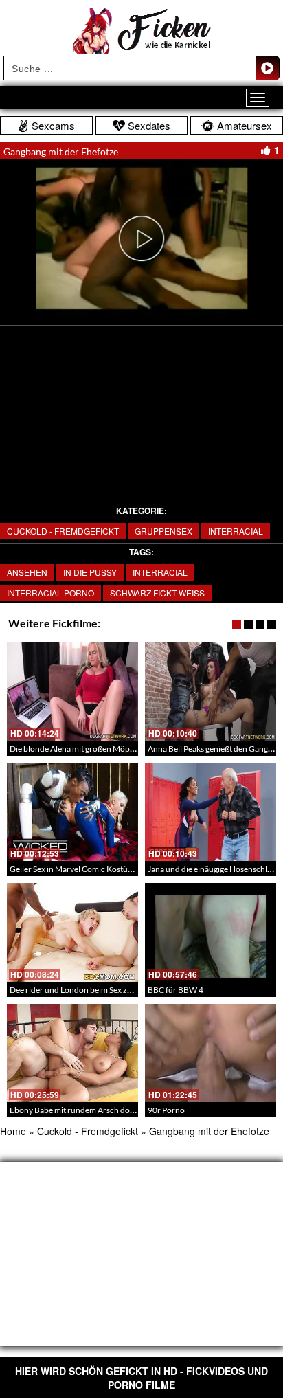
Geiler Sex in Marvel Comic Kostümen (77, 869)
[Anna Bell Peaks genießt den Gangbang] (210, 691)
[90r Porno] (210, 1053)
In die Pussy (90, 572)
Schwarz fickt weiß (157, 592)
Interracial (235, 531)
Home (13, 1131)
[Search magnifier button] (267, 68)
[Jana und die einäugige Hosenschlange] (210, 812)
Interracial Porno (50, 592)
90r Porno (166, 1110)
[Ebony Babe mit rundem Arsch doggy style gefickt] (72, 1053)
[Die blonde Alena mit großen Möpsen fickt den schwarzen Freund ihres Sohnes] (72, 691)
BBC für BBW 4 (175, 990)
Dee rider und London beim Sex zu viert (80, 990)
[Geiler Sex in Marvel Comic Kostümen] (72, 812)
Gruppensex (163, 531)
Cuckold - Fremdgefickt (63, 531)
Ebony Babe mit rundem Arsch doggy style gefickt (97, 1110)
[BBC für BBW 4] (210, 932)
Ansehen (27, 572)
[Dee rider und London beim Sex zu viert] (72, 932)
